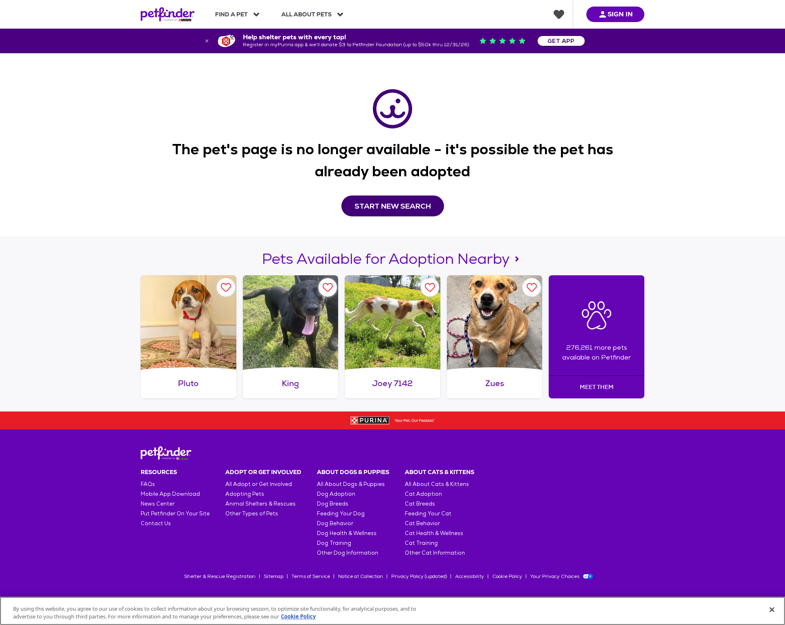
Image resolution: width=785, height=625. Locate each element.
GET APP (561, 41)
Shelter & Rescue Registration (220, 576)
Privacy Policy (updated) (419, 576)
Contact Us (156, 523)
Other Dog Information (347, 552)
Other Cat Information (435, 552)
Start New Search (392, 206)
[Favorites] (559, 14)
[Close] (772, 610)
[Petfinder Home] (168, 14)
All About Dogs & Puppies (351, 484)
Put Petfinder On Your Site (175, 513)
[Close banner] (206, 40)
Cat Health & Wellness (434, 533)
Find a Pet (231, 14)
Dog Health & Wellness (347, 533)
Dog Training (334, 543)
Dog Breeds (332, 503)
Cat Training (421, 543)
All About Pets (306, 14)
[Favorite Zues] (531, 287)
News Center (158, 503)
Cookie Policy (507, 576)
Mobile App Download (170, 493)
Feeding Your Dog (341, 513)
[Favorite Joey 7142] (429, 287)
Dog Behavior (335, 523)
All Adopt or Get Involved (258, 484)
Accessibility (469, 576)
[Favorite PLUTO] (225, 287)
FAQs (148, 484)
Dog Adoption (336, 493)
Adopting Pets (244, 493)
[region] (392, 611)
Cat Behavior (422, 523)
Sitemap (273, 576)
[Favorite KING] (327, 287)
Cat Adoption (423, 493)
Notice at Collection (360, 576)
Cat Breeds (420, 503)
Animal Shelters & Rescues (260, 503)
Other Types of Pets (251, 513)
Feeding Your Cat (428, 513)
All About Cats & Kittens (437, 484)
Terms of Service (311, 576)
